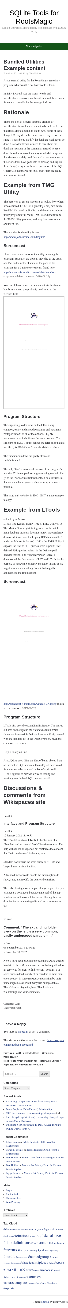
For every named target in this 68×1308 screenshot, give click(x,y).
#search (57, 1270)
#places (51, 1113)
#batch (60, 1229)
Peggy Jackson (13, 1173)
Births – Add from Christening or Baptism (43, 1157)
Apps (17, 1003)
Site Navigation (34, 46)
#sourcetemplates (15, 1282)
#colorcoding (35, 1236)
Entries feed (12, 1194)
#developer (25, 1064)
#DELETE (45, 1243)
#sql (37, 1283)
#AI (13, 1229)
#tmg (43, 1283)
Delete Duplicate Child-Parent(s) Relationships (29, 1109)
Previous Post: (28, 1053)
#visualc (38, 1064)
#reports (59, 1262)
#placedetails (28, 1262)
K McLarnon (12, 1142)
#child (11, 1236)
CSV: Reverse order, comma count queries (27, 1113)
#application (15, 1007)
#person (6, 1263)
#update (17, 1169)
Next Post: (32, 1060)
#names (54, 1257)
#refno (51, 1263)
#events (16, 1161)
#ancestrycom (36, 1229)
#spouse (32, 1283)
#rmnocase (46, 1270)
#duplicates (57, 1243)
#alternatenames (22, 1229)
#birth (9, 1161)
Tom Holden (35, 73)
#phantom (15, 1262)
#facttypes (23, 1250)
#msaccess (21, 1257)
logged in (23, 1031)
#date (34, 1243)
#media (9, 1169)
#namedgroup (38, 1256)
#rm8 (19, 1269)
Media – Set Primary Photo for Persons (41, 1165)
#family (33, 1250)
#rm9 (29, 1270)
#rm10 (36, 1270)
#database (51, 1235)
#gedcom (43, 1250)
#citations (21, 1235)
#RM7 (8, 1269)
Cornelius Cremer (14, 1149)
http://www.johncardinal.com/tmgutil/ (24, 237)
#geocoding (54, 1250)
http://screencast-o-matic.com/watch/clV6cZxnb (29, 272)
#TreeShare (52, 1283)
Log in (9, 1190)
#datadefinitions (17, 1242)
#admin (7, 1229)
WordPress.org (13, 1202)
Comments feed (13, 1198)
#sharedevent (10, 1277)
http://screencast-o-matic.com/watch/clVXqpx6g (29, 703)
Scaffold (45, 1301)
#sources (33, 1276)
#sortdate (22, 1277)
